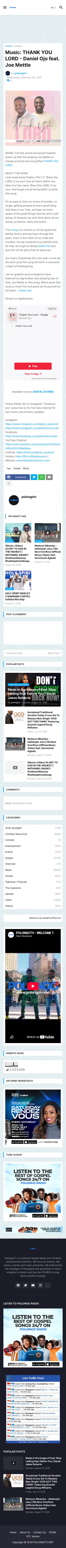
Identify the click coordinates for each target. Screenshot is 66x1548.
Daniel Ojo (25, 290)
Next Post (53, 653)
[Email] (49, 477)
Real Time (32, 1442)
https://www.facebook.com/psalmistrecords (31, 436)
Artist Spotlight (33, 827)
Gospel (18, 46)
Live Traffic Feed (33, 1378)
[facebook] (18, 1285)
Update (33, 893)
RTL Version (33, 1536)
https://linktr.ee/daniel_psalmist (35, 452)
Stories (33, 875)
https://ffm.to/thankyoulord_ (32, 456)
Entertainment (33, 845)
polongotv (29, 497)
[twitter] (25, 1285)
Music (26, 468)
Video (33, 899)
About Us (25, 1532)
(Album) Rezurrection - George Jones (27, 1438)
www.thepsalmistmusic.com (33, 460)
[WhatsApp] (41, 477)
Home (8, 46)
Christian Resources (33, 834)
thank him (45, 246)
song (14, 229)
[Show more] (8, 484)
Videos (33, 905)
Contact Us (39, 1532)
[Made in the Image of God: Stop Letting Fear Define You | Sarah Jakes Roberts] (13, 1463)
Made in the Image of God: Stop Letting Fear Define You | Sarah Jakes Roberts (43, 1461)
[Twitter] (34, 477)
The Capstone (33, 887)
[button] (4, 7)
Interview (33, 863)
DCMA (52, 1532)
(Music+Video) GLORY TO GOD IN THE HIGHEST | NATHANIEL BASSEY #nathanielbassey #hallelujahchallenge (17, 553)
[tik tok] (48, 1285)
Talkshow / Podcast (33, 881)
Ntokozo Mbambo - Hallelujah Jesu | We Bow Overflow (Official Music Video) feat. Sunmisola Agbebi (48, 551)
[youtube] (33, 1285)
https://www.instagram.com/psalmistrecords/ (32, 428)
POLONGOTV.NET (16, 1386)
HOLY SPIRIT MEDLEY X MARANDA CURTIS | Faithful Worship (17, 596)
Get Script (23, 1442)
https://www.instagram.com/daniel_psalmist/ (31, 424)
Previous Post (14, 653)
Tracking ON (42, 1442)
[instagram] (40, 1285)
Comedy (33, 839)
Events (33, 851)
